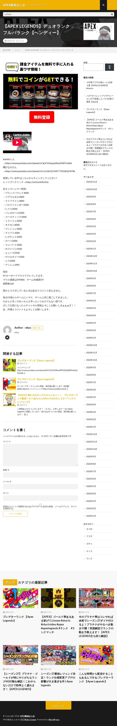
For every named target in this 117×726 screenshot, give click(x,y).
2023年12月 (91, 345)
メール (7, 481)
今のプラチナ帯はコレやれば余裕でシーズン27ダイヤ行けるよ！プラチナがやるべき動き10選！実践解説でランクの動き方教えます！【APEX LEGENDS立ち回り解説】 (96, 626)
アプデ (89, 536)
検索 (85, 62)
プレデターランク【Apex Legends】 (36, 379)
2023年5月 (91, 397)
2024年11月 (91, 263)
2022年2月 (91, 508)
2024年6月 (91, 300)
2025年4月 (91, 234)
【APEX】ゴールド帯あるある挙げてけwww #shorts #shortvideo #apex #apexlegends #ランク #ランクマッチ (100, 125)
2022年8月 (91, 464)
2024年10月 (91, 271)
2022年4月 (91, 493)
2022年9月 (91, 456)
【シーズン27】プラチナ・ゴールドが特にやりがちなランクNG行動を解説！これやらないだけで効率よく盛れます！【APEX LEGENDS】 (20, 681)
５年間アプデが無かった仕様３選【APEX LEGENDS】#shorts (99, 85)
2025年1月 (91, 248)
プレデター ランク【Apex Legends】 (36, 360)
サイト (6, 493)
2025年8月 (91, 204)
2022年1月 (91, 516)
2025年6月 (91, 219)
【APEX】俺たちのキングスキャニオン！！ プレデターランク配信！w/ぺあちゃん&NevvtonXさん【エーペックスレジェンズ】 (47, 398)
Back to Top (58, 706)
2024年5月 (91, 308)
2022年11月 (91, 441)
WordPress (54, 719)
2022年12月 (91, 434)
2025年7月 (91, 211)
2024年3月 (91, 323)
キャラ (89, 551)
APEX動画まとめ (27, 716)
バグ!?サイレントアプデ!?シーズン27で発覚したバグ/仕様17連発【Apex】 (100, 98)
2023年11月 (91, 352)
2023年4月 (91, 404)
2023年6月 (91, 389)
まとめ (89, 529)
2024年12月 (91, 256)
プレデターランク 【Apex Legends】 (18, 618)
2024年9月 (91, 278)
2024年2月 (91, 330)
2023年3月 (91, 412)
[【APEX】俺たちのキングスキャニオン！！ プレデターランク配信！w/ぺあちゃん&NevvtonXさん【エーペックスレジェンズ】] (9, 399)
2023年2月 (91, 419)
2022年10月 (91, 449)
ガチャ (89, 543)
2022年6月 (91, 478)
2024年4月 (91, 315)
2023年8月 (91, 375)
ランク (21, 41)
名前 (6, 470)
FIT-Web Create (28, 719)
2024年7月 (91, 293)
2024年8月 (91, 285)
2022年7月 (91, 471)
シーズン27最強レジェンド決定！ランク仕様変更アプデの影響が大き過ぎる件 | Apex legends (58, 679)
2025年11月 (91, 182)
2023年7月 (91, 382)
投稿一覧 (36, 328)
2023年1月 (91, 427)
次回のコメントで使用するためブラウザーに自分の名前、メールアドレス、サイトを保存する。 (40, 507)
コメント (7, 441)
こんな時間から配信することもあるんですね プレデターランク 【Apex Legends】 (96, 677)
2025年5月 (91, 226)
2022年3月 (91, 501)
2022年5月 (91, 486)
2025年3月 (91, 241)
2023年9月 (91, 367)
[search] (112, 14)
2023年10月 (91, 360)
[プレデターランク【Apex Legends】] (9, 383)
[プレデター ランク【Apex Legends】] (9, 365)
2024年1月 (91, 337)
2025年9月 (91, 196)
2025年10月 (91, 189)
